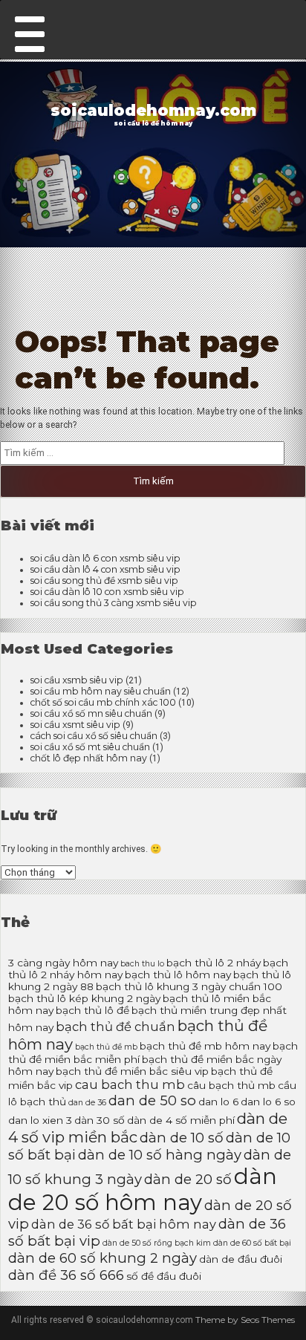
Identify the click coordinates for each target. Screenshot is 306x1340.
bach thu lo (142, 964)
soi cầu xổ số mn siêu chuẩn (91, 713)
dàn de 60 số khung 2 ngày (102, 1257)
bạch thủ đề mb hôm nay (205, 1046)
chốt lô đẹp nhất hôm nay (88, 758)
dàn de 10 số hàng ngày (159, 1154)
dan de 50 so (152, 1100)
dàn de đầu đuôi (240, 1259)
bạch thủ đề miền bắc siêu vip (132, 1071)
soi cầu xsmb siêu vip (76, 680)
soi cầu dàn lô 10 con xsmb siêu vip (107, 591)
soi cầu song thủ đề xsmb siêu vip (104, 580)
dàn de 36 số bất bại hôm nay (123, 1224)
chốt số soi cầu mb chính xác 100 (103, 702)
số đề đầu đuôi (163, 1276)
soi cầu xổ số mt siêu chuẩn (90, 746)
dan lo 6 (218, 1102)
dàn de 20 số (188, 1179)
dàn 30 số (99, 1120)
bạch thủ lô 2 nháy (213, 963)
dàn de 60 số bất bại (252, 1243)
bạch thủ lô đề (92, 1010)
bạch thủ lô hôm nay (178, 974)
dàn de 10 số (182, 1137)
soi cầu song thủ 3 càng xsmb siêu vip (113, 602)
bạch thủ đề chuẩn (115, 1026)
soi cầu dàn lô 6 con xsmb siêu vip (105, 558)
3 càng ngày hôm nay (63, 963)
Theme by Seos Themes (245, 1319)
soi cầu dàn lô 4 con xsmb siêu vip (105, 569)
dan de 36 (87, 1103)
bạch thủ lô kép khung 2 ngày (84, 998)
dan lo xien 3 (40, 1120)
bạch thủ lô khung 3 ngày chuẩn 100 (189, 986)
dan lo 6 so (268, 1102)
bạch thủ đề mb (106, 1047)
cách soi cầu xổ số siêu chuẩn (93, 735)
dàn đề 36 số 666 (66, 1275)
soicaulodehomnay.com (153, 110)
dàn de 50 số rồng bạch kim (156, 1243)
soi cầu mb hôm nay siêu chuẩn (100, 691)
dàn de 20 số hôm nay (142, 1189)
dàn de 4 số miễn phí (181, 1120)
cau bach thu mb (130, 1084)
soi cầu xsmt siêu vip (75, 724)
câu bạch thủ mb (231, 1085)
